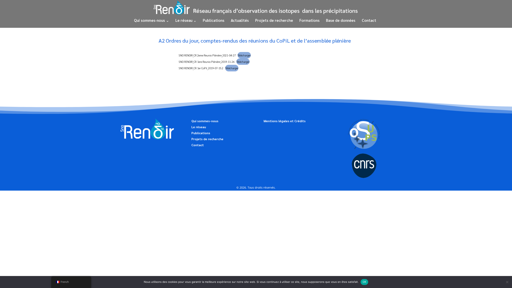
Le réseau (183, 20)
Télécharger (244, 55)
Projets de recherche (274, 20)
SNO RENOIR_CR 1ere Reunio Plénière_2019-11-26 (206, 61)
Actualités (240, 20)
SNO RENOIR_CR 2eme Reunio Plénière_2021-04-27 (207, 55)
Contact (369, 20)
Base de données (340, 20)
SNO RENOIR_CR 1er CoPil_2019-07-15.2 (201, 68)
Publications (213, 20)
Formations (309, 20)
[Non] (507, 282)
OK (364, 281)
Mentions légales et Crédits (285, 121)
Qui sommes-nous (149, 20)
